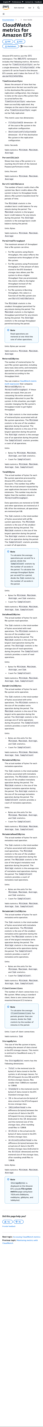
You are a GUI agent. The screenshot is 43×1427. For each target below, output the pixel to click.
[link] (27, 20)
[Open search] (38, 7)
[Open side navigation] (3, 14)
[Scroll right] (33, 8)
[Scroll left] (12, 8)
